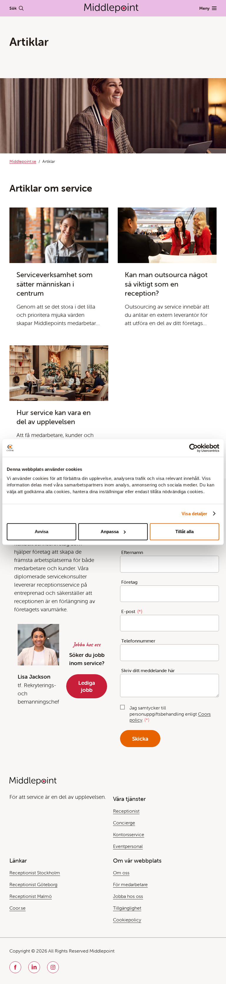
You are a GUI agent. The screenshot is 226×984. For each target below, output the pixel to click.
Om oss (121, 873)
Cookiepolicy (127, 920)
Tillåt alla (184, 531)
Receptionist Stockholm (34, 873)
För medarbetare (130, 884)
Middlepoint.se (22, 161)
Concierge (124, 823)
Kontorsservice (128, 834)
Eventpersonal (128, 846)
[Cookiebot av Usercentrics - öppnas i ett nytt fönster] (193, 448)
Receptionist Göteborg (33, 884)
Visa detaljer (194, 513)
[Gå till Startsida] (111, 8)
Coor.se (17, 908)
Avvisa (41, 531)
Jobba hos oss (128, 896)
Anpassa (110, 531)
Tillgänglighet (127, 908)
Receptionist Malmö (30, 896)
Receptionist (126, 811)
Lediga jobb (86, 686)
